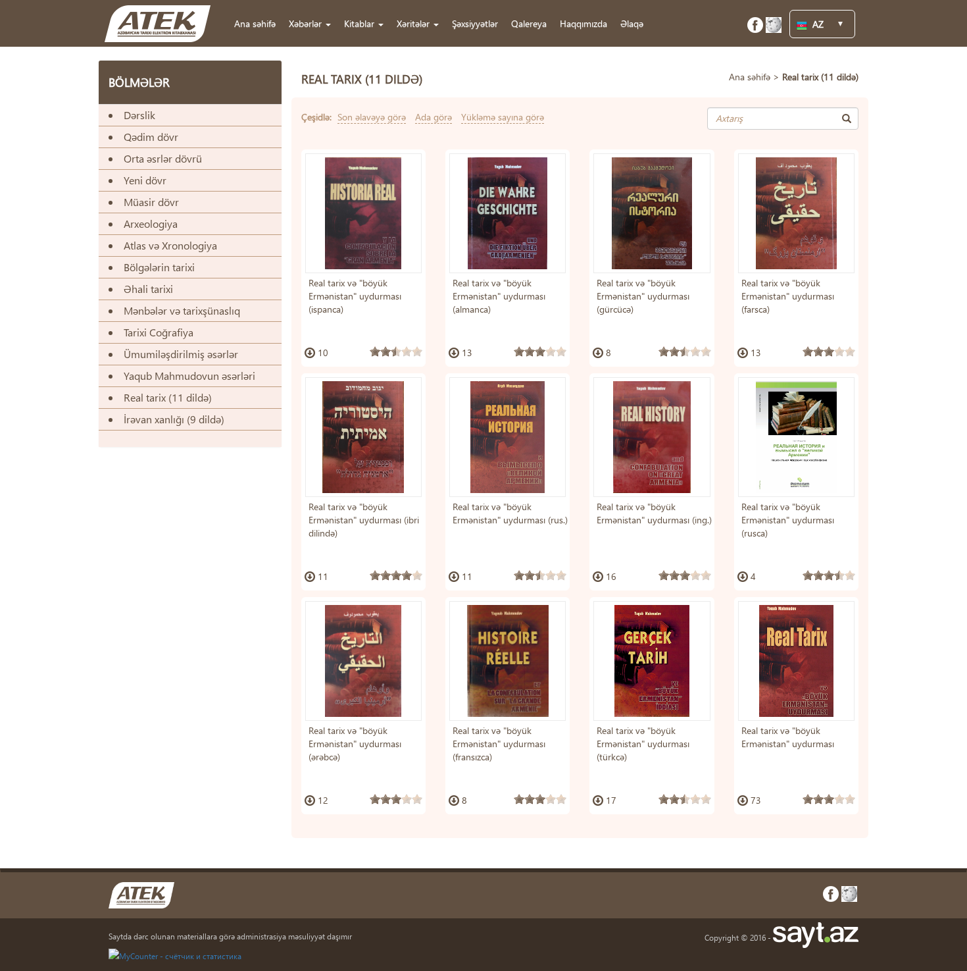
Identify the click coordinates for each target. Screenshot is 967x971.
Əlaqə (631, 23)
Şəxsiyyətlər (475, 23)
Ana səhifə (255, 23)
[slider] (396, 351)
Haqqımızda (583, 23)
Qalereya (529, 23)
